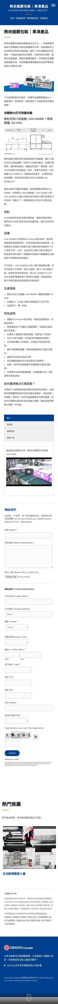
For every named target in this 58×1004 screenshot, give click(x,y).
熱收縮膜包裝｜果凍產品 (37, 18)
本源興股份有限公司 (28, 978)
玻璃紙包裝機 (35, 920)
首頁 (12, 18)
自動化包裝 (32, 917)
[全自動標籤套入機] (29, 847)
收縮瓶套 (7, 917)
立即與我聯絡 (9, 924)
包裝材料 (23, 917)
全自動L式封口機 (22, 920)
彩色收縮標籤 (9, 920)
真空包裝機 (45, 920)
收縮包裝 (42, 913)
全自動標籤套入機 (13, 873)
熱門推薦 (11, 804)
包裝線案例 (20, 18)
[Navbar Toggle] (53, 5)
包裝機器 (15, 917)
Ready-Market (31, 980)
